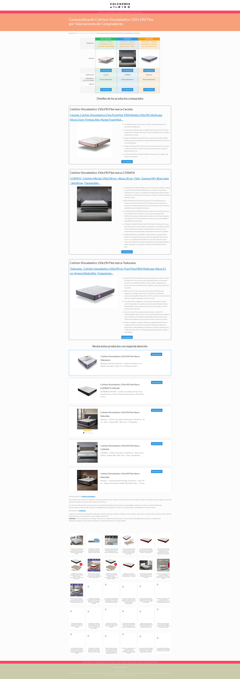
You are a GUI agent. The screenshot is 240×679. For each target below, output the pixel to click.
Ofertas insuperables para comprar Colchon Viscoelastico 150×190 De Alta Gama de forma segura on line (163, 576)
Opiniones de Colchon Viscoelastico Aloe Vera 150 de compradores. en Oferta (128, 575)
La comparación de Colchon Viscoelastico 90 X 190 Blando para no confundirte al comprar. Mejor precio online (77, 551)
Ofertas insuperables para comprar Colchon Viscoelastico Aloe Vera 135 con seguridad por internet (163, 600)
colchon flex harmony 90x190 (120, 667)
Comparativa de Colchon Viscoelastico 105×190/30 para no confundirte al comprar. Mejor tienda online (129, 625)
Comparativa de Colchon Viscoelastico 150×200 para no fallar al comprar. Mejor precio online (146, 600)
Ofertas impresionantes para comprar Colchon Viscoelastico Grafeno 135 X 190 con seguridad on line (77, 600)
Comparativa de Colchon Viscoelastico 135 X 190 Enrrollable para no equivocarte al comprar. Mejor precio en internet (163, 551)
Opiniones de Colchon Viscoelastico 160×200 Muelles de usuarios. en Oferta (76, 625)
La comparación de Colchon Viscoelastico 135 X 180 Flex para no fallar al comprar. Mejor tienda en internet (146, 650)
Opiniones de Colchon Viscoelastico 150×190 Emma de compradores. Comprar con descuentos (94, 550)
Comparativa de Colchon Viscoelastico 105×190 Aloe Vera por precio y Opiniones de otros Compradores (146, 550)
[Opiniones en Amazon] (88, 431)
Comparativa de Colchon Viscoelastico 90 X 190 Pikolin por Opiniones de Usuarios (146, 575)
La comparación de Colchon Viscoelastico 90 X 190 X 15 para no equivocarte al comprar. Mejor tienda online (111, 550)
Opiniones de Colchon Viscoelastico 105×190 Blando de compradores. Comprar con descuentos (94, 650)
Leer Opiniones (106, 70)
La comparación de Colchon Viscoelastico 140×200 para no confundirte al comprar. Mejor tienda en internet (111, 600)
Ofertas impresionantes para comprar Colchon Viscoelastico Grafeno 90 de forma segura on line (94, 575)
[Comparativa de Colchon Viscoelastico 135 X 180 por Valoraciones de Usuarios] (163, 639)
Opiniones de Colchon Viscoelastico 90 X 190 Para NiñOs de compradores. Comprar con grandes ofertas (94, 601)
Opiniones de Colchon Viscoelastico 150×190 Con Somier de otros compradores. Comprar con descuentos (77, 576)
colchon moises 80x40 (120, 671)
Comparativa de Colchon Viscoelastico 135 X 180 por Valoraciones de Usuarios (163, 649)
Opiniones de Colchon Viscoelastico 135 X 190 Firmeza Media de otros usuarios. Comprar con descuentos (94, 626)
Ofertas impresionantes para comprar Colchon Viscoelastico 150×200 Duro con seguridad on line (163, 625)
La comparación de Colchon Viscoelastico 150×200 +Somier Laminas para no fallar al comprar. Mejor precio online (129, 551)
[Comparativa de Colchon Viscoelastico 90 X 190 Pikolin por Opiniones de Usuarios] (146, 565)
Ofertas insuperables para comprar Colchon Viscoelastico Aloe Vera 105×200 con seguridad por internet (128, 650)
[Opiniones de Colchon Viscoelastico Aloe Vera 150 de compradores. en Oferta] (128, 565)
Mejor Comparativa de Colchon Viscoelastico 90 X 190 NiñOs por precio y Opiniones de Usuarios (146, 625)
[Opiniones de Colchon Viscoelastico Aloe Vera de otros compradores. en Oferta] (111, 614)
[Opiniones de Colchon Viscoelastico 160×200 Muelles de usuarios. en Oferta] (76, 614)
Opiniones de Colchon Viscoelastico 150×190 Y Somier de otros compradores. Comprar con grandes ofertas (111, 576)
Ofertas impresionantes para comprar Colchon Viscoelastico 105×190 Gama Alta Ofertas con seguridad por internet (111, 650)
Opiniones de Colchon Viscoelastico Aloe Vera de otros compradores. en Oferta (111, 625)
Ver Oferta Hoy (156, 354)
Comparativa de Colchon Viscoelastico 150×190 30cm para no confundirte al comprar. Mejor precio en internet (77, 650)
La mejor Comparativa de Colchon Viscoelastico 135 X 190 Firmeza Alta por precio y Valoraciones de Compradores (129, 601)
